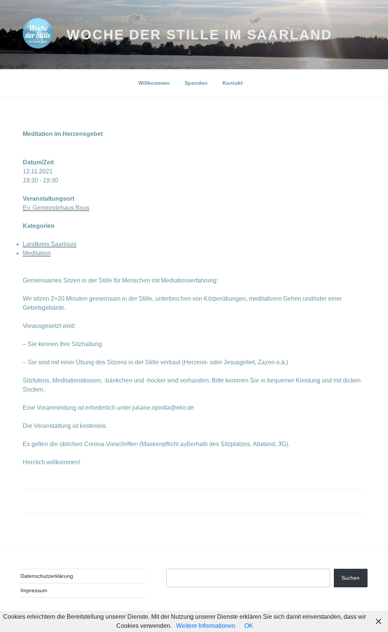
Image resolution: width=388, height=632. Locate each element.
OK (248, 626)
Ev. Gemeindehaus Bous (56, 207)
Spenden (196, 83)
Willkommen (154, 83)
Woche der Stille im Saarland (199, 34)
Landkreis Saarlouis (50, 244)
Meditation (37, 253)
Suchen (350, 578)
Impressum (33, 590)
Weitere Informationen (205, 626)
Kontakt (232, 83)
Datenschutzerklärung (46, 576)
